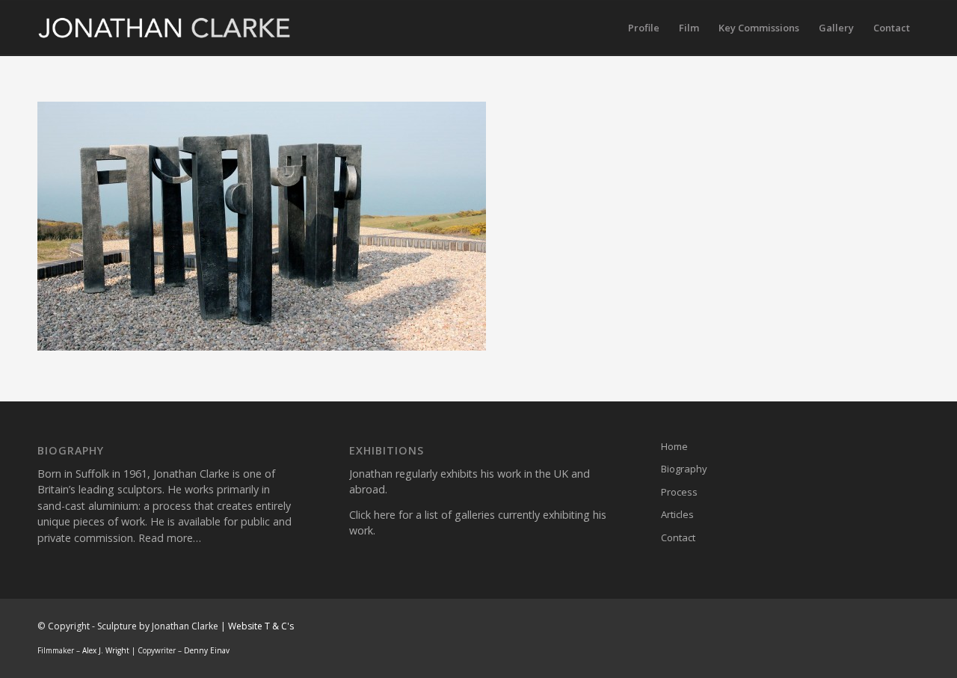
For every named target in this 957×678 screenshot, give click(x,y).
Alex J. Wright (105, 650)
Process (679, 492)
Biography (684, 468)
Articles (677, 514)
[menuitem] (643, 28)
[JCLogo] (164, 28)
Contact (678, 537)
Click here (372, 515)
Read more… (169, 538)
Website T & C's (261, 626)
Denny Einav (207, 650)
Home (674, 446)
